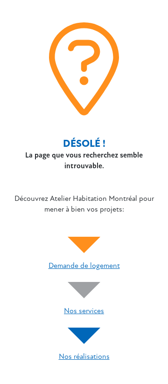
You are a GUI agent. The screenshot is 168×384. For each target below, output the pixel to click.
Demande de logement (84, 265)
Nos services (84, 310)
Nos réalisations (84, 356)
